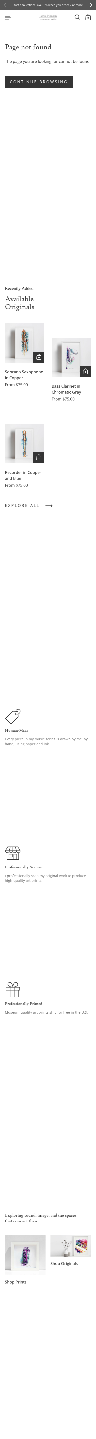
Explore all (22, 505)
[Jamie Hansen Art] (48, 17)
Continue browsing (39, 82)
